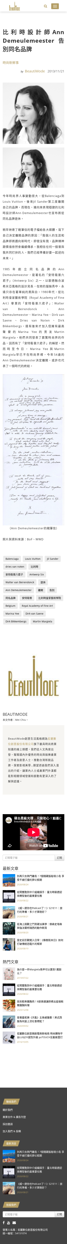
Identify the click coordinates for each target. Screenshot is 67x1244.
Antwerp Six (36, 574)
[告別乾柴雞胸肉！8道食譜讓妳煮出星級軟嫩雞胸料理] (9, 1005)
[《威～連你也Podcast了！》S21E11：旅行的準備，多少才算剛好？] (9, 912)
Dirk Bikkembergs (16, 621)
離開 (40, 590)
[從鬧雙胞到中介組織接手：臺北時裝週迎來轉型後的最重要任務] (9, 896)
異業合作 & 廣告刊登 (14, 1117)
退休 (43, 582)
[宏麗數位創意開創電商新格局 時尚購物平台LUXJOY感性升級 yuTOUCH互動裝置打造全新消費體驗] (9, 1037)
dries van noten (15, 566)
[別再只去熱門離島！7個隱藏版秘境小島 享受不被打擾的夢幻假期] (9, 880)
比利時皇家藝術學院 (49, 598)
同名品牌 (11, 598)
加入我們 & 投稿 (12, 1131)
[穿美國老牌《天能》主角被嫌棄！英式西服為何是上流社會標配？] (9, 1021)
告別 (51, 590)
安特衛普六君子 (14, 574)
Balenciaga (12, 558)
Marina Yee (12, 613)
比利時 (34, 566)
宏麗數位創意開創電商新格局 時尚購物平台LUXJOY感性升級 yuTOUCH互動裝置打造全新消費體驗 (40, 1037)
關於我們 (8, 1109)
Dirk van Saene (34, 613)
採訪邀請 (8, 1124)
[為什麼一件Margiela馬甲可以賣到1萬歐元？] (9, 973)
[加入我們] (15, 1222)
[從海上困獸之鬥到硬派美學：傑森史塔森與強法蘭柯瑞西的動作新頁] (9, 928)
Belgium (10, 605)
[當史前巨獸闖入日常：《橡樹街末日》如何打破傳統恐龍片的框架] (9, 944)
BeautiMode (35, 71)
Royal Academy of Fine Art (37, 605)
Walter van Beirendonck (20, 582)
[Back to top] (55, 1232)
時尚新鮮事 (11, 62)
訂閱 (59, 857)
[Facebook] (5, 1222)
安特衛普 (27, 598)
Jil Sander (52, 558)
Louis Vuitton (33, 558)
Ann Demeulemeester (19, 590)
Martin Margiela (42, 621)
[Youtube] (10, 1222)
